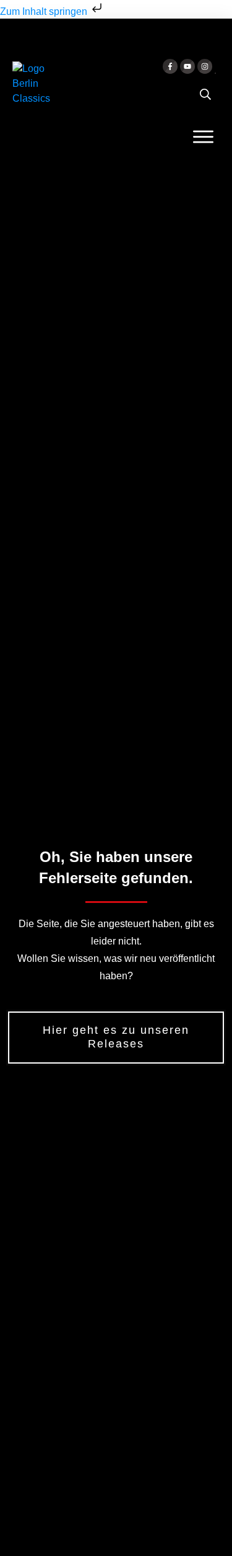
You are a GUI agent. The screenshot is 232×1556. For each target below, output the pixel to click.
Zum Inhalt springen (45, 11)
